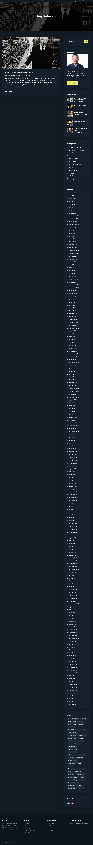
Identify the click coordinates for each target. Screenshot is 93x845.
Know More (8, 91)
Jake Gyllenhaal (72, 746)
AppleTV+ (81, 724)
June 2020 (72, 406)
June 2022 (72, 337)
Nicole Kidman (71, 763)
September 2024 (74, 259)
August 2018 (72, 469)
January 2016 (73, 558)
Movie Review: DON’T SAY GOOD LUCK (80, 122)
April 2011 (71, 699)
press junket (78, 771)
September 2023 (74, 294)
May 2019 (71, 443)
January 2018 (73, 489)
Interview (70, 744)
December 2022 (74, 319)
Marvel (70, 760)
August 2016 (72, 538)
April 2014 (71, 618)
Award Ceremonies (75, 147)
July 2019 (71, 437)
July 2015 (71, 575)
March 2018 (72, 483)
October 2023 (73, 291)
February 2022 (73, 348)
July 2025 (71, 230)
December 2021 (73, 354)
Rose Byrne (71, 774)
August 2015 (72, 572)
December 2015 (73, 561)
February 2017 (73, 521)
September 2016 (74, 535)
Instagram (52, 826)
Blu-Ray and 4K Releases (76, 150)
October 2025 (73, 222)
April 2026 (72, 204)
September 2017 (74, 500)
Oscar (79, 763)
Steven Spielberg (72, 780)
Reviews (27, 826)
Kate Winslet (81, 755)
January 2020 (73, 420)
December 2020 (74, 388)
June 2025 (72, 233)
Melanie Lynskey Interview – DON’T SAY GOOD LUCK (80, 114)
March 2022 (72, 345)
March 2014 (72, 621)
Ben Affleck (71, 727)
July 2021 (71, 368)
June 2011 (71, 696)
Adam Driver (75, 718)
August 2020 (73, 400)
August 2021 (72, 365)
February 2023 (73, 314)
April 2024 (72, 273)
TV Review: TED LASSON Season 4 (80, 129)
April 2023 (72, 308)
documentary (71, 741)
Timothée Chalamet (73, 782)
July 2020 (72, 403)
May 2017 (71, 512)
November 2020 (74, 391)
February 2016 (73, 555)
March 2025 (72, 242)
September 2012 (74, 673)
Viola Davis (81, 788)
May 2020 (72, 408)
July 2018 (71, 472)
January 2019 (73, 454)
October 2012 (73, 670)
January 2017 (73, 523)
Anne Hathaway (72, 724)
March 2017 (72, 518)
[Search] (86, 41)
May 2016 (71, 546)
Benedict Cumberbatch (74, 730)
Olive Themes (19, 842)
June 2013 (72, 647)
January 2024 (73, 282)
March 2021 (72, 380)
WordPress (30, 842)
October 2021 (73, 360)
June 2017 (72, 509)
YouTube (51, 824)
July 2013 (71, 644)
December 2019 (73, 423)
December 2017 (73, 492)
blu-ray (85, 730)
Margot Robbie (80, 757)
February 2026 (73, 210)
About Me (28, 824)
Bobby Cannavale (72, 732)
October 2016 (73, 532)
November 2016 (73, 529)
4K (69, 718)
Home (27, 832)
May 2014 (71, 615)
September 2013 (74, 638)
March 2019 (72, 449)
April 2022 (72, 342)
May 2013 (71, 650)
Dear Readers (73, 153)
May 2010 (71, 702)
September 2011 (73, 690)
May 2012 (71, 681)
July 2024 (72, 265)
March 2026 (72, 207)
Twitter (51, 828)
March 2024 (72, 276)
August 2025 (72, 227)
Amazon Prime (72, 721)
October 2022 (73, 325)
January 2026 (73, 213)
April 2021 (71, 377)
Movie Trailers (73, 162)
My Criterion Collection (76, 164)
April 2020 (72, 411)
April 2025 (72, 239)
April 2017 (71, 515)
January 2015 (73, 592)
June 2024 (72, 268)
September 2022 (74, 328)
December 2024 (74, 250)
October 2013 (73, 635)
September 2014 (74, 604)
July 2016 (71, 541)
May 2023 (72, 305)
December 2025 (74, 216)
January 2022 (73, 351)
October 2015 (73, 566)
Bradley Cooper (72, 735)
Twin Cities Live (73, 176)
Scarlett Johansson (73, 777)
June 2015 (72, 578)
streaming (81, 780)
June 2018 (72, 475)
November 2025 (74, 219)
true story (78, 785)
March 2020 (72, 414)
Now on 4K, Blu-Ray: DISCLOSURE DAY (80, 99)
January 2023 (73, 316)
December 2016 (73, 526)
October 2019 (73, 429)
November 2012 (73, 667)
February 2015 (73, 589)
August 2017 (72, 503)
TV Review (72, 173)
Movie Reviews (73, 159)
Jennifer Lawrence (73, 752)
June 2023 (72, 302)
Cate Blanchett (82, 735)
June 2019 (72, 440)
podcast (70, 771)
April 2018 (71, 480)
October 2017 (73, 498)
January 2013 (73, 661)
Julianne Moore (72, 755)
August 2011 (72, 693)
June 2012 (72, 679)
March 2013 (72, 656)
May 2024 (72, 271)
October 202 (72, 704)
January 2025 (73, 248)
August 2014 (72, 607)
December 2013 (73, 630)
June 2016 (72, 543)
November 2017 (73, 495)
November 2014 (73, 598)
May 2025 (72, 236)
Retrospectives (30, 828)
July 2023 (72, 299)
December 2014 (73, 595)
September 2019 (74, 431)
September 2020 (74, 397)
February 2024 (73, 279)
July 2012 (71, 676)
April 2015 (71, 584)
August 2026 (73, 193)
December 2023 (74, 285)
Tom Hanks (71, 785)
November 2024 (74, 253)
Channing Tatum (72, 738)
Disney (81, 738)
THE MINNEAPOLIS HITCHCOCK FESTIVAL (19, 73)
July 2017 (71, 506)
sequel (82, 777)
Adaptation (84, 718)
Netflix (75, 760)
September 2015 (74, 569)
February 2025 (73, 245)
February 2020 (73, 417)
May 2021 (71, 374)
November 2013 (73, 633)
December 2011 (73, 684)
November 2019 (73, 426)
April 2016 (71, 549)
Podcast (71, 167)
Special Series (73, 170)
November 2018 (73, 460)
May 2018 (71, 477)
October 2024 (73, 256)
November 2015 (73, 564)
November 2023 (74, 288)
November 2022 (74, 322)
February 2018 (73, 486)
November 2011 (73, 687)
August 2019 (72, 434)
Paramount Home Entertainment (76, 769)
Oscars (70, 766)
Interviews (72, 156)
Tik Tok (51, 830)
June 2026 (72, 199)
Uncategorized (73, 179)
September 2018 (74, 466)
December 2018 (73, 457)
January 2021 (73, 385)
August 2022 (72, 331)
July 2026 (72, 196)
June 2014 (72, 612)
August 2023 (73, 296)
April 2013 (71, 653)
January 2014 (73, 627)
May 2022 (72, 339)
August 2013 (72, 641)
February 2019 (73, 452)
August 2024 (73, 262)
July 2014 (71, 610)
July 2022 (71, 334)
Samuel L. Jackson (81, 774)
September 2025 (74, 225)
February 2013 (73, 658)
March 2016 (72, 552)
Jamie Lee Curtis (72, 749)
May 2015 (71, 581)
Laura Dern (71, 757)
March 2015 (72, 587)
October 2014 (73, 601)
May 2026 (72, 202)
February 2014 (73, 624)
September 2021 (74, 362)
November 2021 (73, 357)
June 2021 (72, 371)
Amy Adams (81, 721)
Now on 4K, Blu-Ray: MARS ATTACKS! (80, 106)
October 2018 (73, 463)
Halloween (80, 741)
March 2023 (72, 311)
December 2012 (73, 664)
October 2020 (73, 394)
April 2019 (71, 446)
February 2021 (73, 383)
